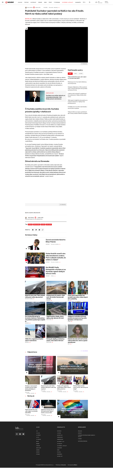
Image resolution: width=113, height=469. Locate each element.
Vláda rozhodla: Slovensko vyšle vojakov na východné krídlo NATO (77, 77)
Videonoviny (60, 437)
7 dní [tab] (75, 73)
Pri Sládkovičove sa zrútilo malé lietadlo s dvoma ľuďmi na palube (77, 107)
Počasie (38, 454)
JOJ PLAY (38, 433)
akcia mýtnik (48, 224)
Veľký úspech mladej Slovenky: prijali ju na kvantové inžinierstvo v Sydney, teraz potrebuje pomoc (77, 102)
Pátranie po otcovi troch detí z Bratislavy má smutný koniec (77, 82)
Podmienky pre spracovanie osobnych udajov (86, 436)
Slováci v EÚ (59, 456)
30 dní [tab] (80, 73)
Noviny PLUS (59, 435)
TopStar (38, 445)
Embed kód (85, 63)
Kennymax (64, 464)
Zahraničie (78, 2)
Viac (84, 2)
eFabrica (75, 464)
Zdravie (40, 2)
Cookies (80, 438)
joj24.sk (59, 433)
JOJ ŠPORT (38, 435)
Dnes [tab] (70, 73)
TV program (57, 2)
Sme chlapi (38, 447)
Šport (50, 2)
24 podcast (33, 2)
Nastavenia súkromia (82, 441)
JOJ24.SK (20, 2)
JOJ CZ (37, 437)
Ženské (37, 443)
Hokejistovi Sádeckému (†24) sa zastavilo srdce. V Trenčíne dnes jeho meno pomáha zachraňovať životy (77, 89)
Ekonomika (59, 454)
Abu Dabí (43, 224)
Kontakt (80, 433)
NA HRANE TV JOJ (60, 441)
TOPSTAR (26, 2)
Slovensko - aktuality (67, 2)
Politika (59, 452)
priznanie (30, 224)
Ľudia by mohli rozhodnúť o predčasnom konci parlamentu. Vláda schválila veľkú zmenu (77, 95)
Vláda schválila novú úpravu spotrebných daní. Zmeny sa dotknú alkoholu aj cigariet (77, 112)
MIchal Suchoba (37, 224)
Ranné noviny (60, 439)
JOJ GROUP (38, 439)
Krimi (45, 2)
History (38, 452)
